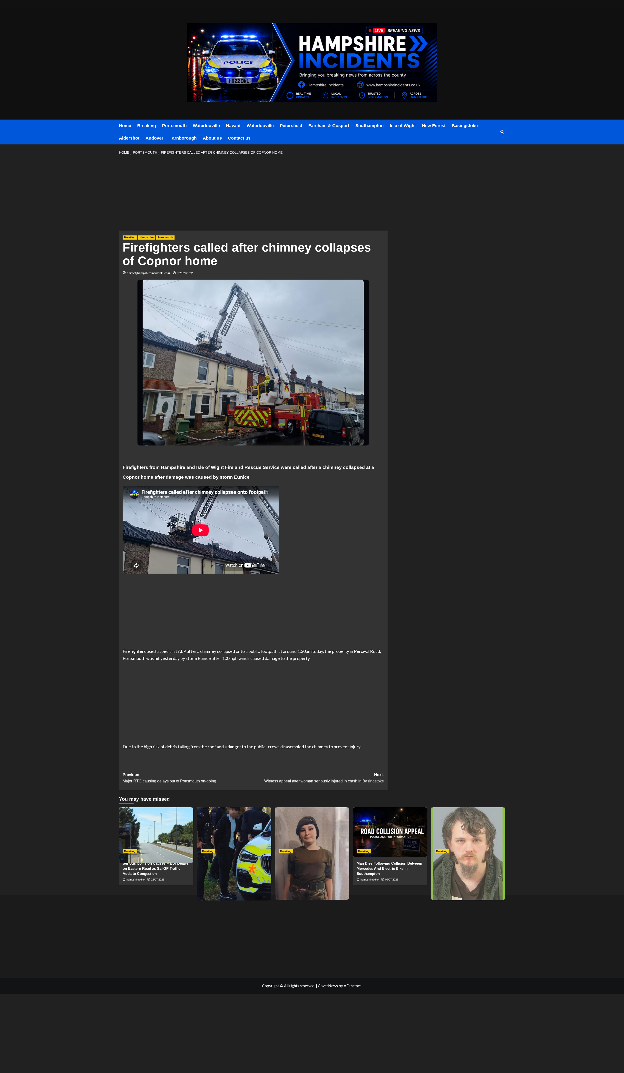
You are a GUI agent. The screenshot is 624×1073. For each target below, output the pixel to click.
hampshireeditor (136, 879)
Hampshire (147, 237)
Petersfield (291, 125)
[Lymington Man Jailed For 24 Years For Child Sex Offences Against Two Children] (468, 832)
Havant (233, 125)
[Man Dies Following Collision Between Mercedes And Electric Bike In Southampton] (390, 832)
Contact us (239, 138)
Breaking (146, 125)
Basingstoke (465, 125)
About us (212, 138)
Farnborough (183, 138)
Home (125, 125)
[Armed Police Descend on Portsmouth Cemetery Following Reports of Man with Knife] (234, 832)
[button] (502, 132)
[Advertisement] (253, 194)
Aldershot (129, 138)
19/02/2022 (185, 273)
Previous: (169, 778)
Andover (154, 138)
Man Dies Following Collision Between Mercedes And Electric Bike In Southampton (389, 868)
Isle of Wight (403, 125)
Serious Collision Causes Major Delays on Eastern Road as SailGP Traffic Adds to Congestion (156, 868)
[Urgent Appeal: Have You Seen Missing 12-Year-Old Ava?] (312, 832)
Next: (324, 778)
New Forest (434, 125)
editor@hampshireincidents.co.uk (149, 273)
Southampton (369, 125)
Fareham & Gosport (328, 125)
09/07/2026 (391, 879)
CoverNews (328, 985)
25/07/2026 (157, 879)
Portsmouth (174, 125)
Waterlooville (206, 125)
